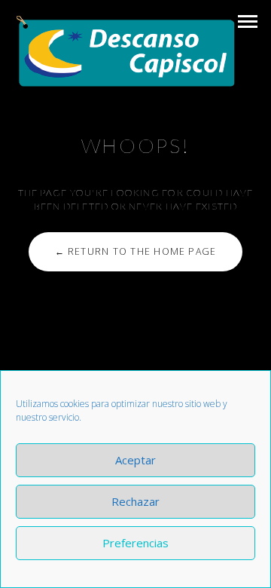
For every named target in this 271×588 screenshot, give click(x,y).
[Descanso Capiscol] (126, 52)
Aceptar (135, 459)
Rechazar (135, 501)
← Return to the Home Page (136, 251)
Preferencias (135, 542)
